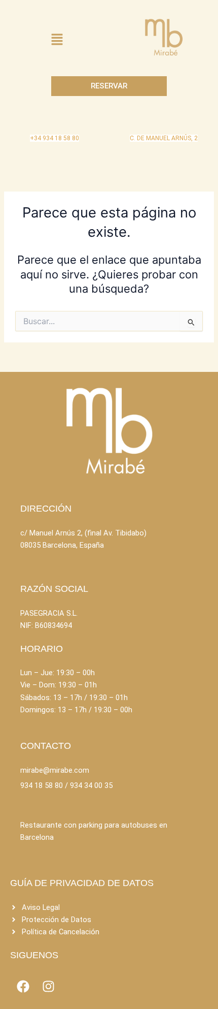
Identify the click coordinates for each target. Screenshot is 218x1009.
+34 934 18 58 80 (54, 138)
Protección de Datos (56, 919)
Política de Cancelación (60, 931)
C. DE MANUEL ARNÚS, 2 (164, 138)
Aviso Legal (41, 907)
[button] (57, 40)
